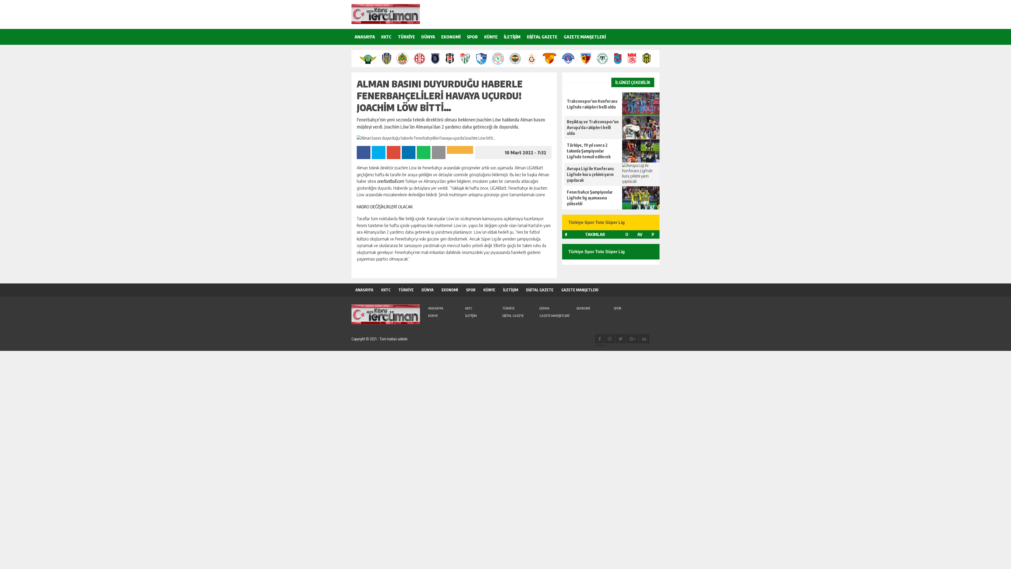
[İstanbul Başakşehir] (435, 58)
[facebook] (600, 339)
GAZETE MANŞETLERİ (585, 37)
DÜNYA (428, 37)
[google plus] (632, 339)
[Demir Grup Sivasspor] (632, 58)
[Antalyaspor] (419, 58)
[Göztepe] (549, 58)
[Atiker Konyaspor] (602, 58)
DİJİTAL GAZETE (542, 37)
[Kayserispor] (586, 58)
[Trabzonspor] (618, 58)
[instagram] (609, 339)
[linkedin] (644, 339)
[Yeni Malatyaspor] (646, 58)
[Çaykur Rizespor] (498, 58)
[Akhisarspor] (368, 58)
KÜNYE (491, 37)
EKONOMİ (450, 37)
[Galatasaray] (532, 58)
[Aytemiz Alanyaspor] (402, 58)
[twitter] (621, 339)
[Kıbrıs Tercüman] (385, 14)
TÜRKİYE (406, 37)
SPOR (472, 37)
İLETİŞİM (512, 37)
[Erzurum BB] (481, 58)
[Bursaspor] (465, 58)
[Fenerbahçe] (515, 58)
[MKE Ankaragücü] (386, 58)
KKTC (386, 37)
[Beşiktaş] (450, 58)
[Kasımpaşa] (568, 58)
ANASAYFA (365, 37)
